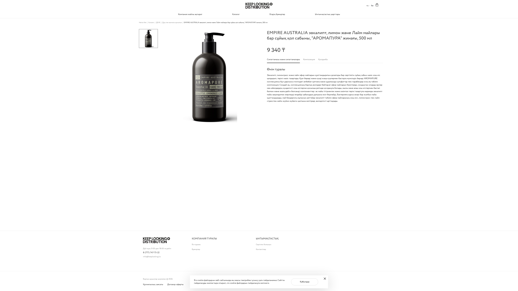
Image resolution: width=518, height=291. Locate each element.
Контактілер (261, 249)
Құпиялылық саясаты (153, 284)
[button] (204, 238)
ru (368, 5)
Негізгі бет (142, 23)
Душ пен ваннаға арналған (172, 23)
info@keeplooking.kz (152, 256)
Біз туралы (196, 244)
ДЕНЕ (158, 23)
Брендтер (196, 249)
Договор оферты (175, 284)
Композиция (309, 59)
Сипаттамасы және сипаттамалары (283, 59)
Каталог (151, 23)
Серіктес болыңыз (263, 244)
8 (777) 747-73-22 (151, 252)
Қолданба (323, 59)
